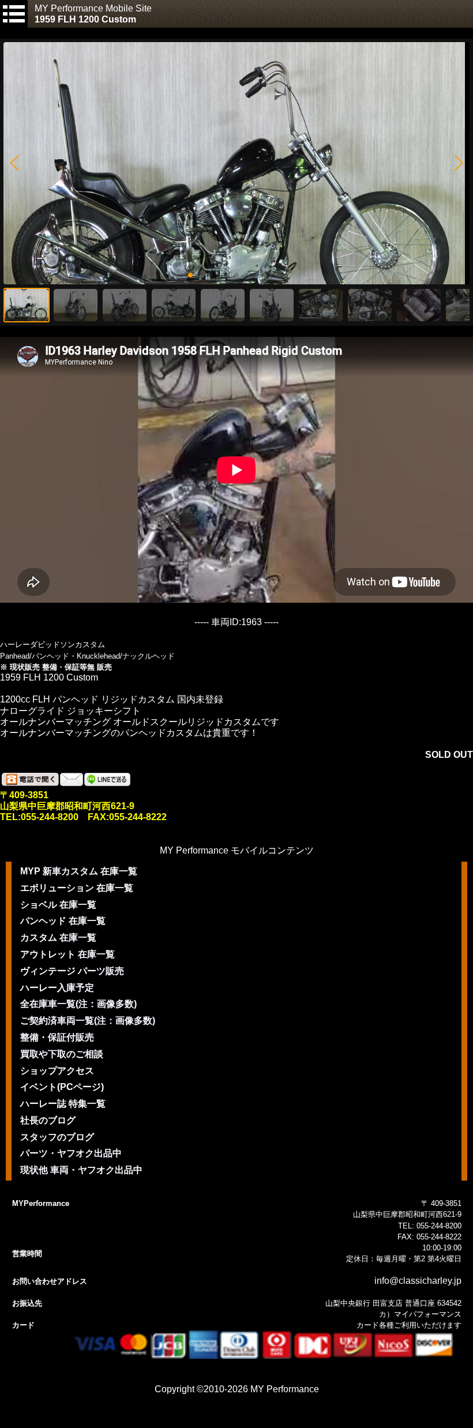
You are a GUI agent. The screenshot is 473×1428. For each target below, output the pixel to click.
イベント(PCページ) (62, 1087)
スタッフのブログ (57, 1137)
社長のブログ (48, 1120)
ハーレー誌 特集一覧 (63, 1103)
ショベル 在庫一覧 (58, 905)
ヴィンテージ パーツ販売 (72, 971)
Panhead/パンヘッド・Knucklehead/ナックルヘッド (87, 656)
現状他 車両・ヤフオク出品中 (81, 1170)
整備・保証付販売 (57, 1037)
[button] (14, 163)
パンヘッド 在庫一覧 (63, 921)
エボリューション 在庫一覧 (76, 888)
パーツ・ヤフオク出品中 (71, 1153)
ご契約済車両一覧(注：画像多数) (87, 1020)
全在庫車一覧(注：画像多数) (78, 1004)
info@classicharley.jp (417, 1281)
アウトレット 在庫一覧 (67, 954)
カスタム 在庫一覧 (58, 937)
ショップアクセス (57, 1071)
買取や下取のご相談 (61, 1054)
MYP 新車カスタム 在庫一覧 (78, 871)
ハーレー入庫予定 (57, 988)
